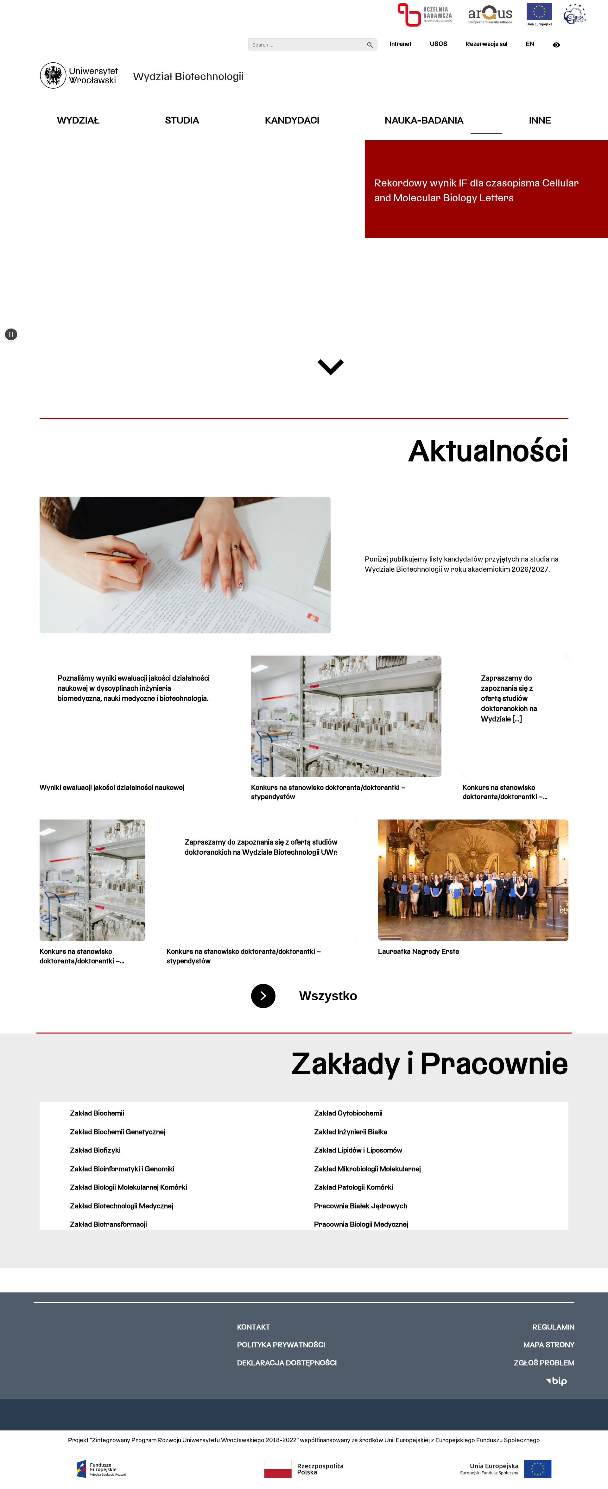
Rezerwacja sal (487, 44)
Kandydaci (292, 121)
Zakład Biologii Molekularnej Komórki (128, 1188)
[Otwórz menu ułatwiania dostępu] (559, 45)
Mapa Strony (548, 1345)
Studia (182, 121)
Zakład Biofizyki (95, 1151)
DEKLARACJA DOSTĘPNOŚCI (287, 1363)
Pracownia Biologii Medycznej (361, 1225)
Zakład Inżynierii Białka (350, 1132)
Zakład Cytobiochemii (348, 1114)
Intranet (401, 44)
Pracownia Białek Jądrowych (360, 1206)
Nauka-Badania (424, 121)
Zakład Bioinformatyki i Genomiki (122, 1169)
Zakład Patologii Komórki (353, 1188)
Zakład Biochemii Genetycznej (117, 1132)
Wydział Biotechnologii (188, 77)
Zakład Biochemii (97, 1114)
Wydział (78, 121)
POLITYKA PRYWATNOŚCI (281, 1345)
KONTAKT (253, 1328)
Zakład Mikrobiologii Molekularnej (367, 1169)
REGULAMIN (553, 1328)
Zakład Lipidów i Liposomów (358, 1151)
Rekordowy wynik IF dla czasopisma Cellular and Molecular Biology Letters (476, 191)
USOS (438, 44)
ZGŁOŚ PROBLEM (544, 1363)
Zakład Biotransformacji (108, 1225)
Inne (540, 121)
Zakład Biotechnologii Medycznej (121, 1206)
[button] (11, 335)
